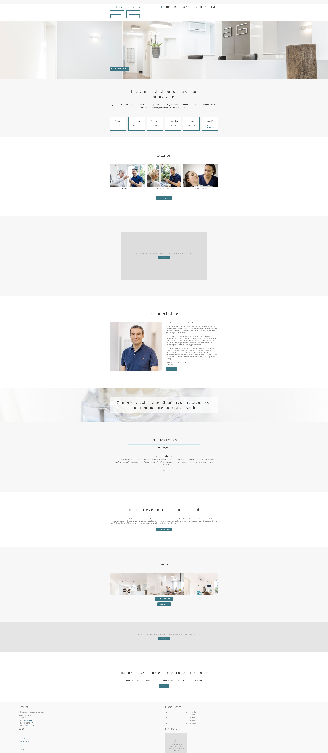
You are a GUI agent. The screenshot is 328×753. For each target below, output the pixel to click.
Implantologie (24, 742)
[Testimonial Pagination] (161, 470)
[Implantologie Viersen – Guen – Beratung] (127, 164)
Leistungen (23, 738)
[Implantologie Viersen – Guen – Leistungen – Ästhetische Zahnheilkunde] (164, 164)
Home (22, 734)
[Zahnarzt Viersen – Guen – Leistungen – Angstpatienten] (200, 164)
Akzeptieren (164, 257)
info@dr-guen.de (130, 2)
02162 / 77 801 (117, 2)
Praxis (22, 749)
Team (21, 745)
